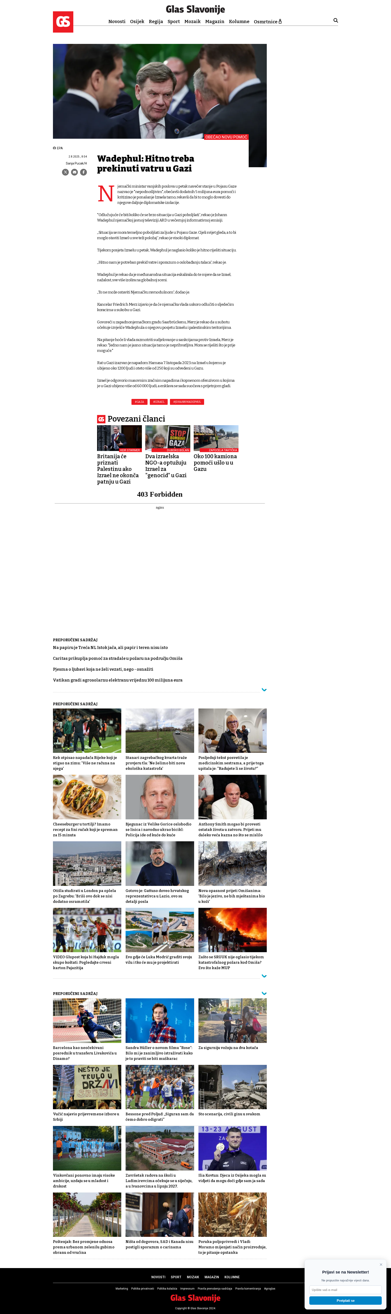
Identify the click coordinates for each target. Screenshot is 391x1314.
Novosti (117, 21)
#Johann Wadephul (187, 401)
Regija (156, 21)
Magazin (214, 21)
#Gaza (139, 401)
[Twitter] (65, 172)
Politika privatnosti (142, 1288)
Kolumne (239, 21)
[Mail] (74, 172)
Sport (174, 21)
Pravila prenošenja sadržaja (215, 1288)
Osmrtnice (265, 21)
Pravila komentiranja (248, 1288)
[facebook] (83, 172)
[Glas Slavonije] (63, 30)
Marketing (122, 1288)
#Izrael (159, 401)
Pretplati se (346, 1300)
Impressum (187, 1288)
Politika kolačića (167, 1288)
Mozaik (192, 21)
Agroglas (269, 1288)
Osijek (137, 21)
